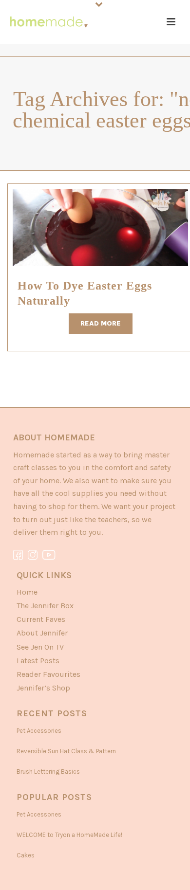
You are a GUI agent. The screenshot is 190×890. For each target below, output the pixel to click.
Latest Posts (38, 660)
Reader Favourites (48, 674)
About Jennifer (42, 632)
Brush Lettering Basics (48, 771)
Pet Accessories (39, 730)
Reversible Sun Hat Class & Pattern (66, 751)
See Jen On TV (40, 647)
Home (27, 592)
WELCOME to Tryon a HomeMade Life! (69, 834)
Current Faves (41, 619)
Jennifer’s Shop (43, 687)
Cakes (26, 855)
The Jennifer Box (45, 605)
